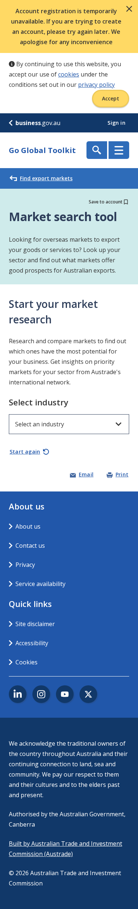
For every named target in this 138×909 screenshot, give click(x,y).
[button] (129, 9)
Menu (119, 150)
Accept (110, 98)
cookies (68, 74)
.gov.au (37, 123)
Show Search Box (96, 150)
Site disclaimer (35, 624)
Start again (25, 451)
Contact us (30, 546)
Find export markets (46, 178)
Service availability (40, 584)
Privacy (25, 565)
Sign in (117, 122)
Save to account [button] (106, 202)
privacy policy (96, 85)
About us (27, 526)
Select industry (38, 402)
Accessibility (31, 643)
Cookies (26, 662)
